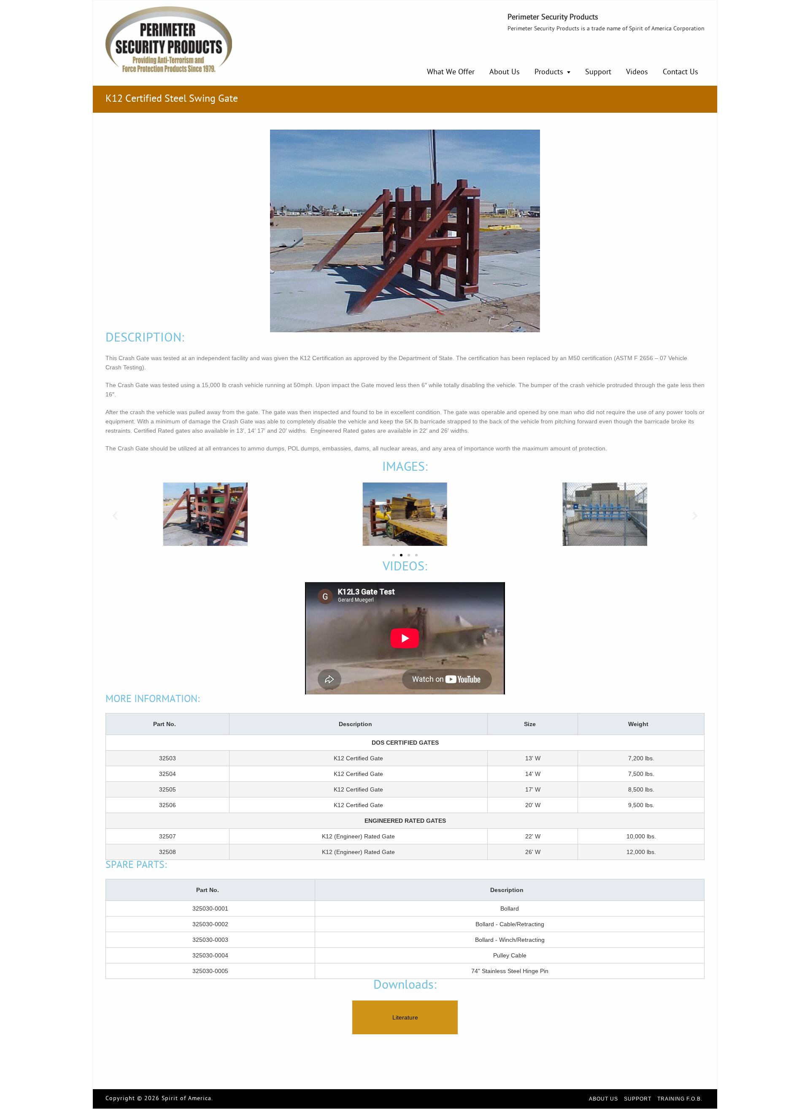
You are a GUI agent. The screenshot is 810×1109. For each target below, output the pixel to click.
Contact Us (680, 72)
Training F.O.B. (679, 1099)
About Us (504, 72)
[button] (115, 515)
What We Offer (451, 72)
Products (549, 72)
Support (598, 72)
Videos (637, 72)
